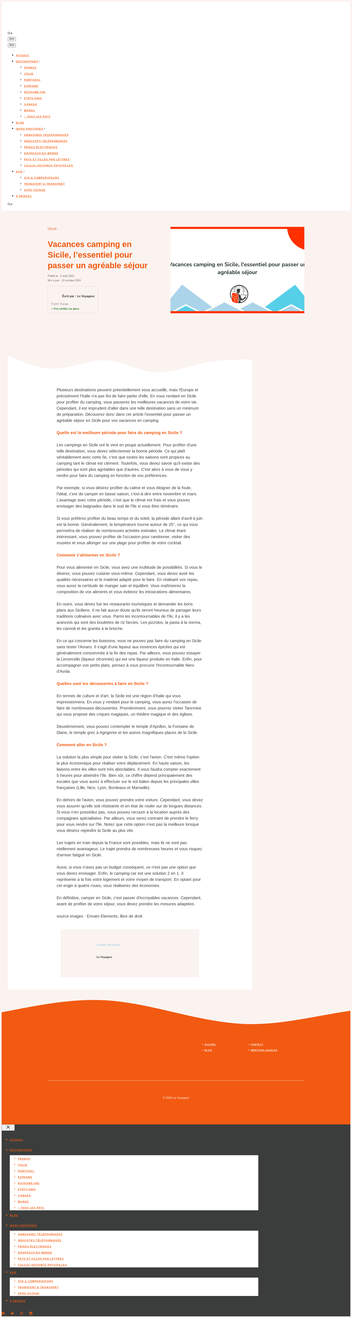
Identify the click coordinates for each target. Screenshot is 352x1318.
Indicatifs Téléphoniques (46, 141)
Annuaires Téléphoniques (46, 135)
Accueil (23, 55)
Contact (257, 1044)
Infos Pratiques (29, 128)
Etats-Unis (33, 98)
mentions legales (264, 1050)
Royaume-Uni (35, 92)
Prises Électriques (40, 147)
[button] (10, 33)
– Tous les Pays (37, 116)
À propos (24, 196)
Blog (20, 122)
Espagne (31, 86)
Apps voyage (35, 190)
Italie (29, 73)
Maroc (29, 110)
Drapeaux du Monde (41, 153)
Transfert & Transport (44, 184)
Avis (19, 171)
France (30, 67)
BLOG (208, 1050)
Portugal (32, 80)
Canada (30, 104)
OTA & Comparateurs (41, 177)
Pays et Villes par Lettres (47, 159)
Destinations (27, 61)
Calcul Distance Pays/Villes (48, 165)
